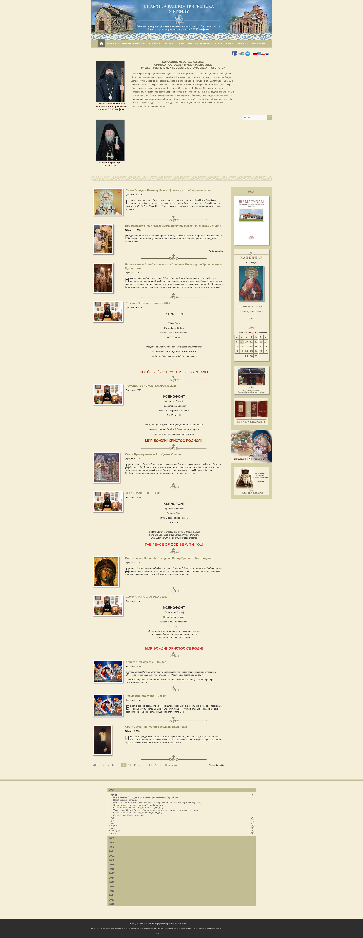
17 (246, 346)
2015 (112, 882)
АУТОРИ (241, 43)
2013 (112, 890)
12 (256, 341)
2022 (112, 851)
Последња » (171, 765)
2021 (112, 855)
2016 (112, 877)
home (101, 43)
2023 (112, 846)
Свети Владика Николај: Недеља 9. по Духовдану (137, 812)
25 (251, 351)
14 (135, 765)
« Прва (96, 765)
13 (129, 765)
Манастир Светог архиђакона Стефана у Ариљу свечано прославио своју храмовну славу (157, 802)
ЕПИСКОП (112, 43)
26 (256, 351)
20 (145, 765)
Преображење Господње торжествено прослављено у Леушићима (145, 797)
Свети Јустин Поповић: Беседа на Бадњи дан (156, 726)
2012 (112, 895)
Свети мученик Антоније (251, 311)
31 (256, 356)
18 (251, 346)
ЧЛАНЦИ (170, 43)
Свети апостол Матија (251, 306)
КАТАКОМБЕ (185, 43)
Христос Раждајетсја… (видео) (146, 661)
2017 (112, 873)
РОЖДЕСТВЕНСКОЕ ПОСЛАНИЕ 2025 (151, 385)
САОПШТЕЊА (202, 43)
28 (265, 351)
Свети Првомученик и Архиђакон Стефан (153, 454)
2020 (112, 860)
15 (236, 346)
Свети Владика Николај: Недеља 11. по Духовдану (138, 805)
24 (246, 351)
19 (256, 346)
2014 (112, 886)
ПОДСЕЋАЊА (258, 43)
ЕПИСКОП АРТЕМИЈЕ (133, 43)
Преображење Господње (125, 800)
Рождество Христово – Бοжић (146, 695)
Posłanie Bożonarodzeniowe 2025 (148, 303)
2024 (112, 842)
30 (150, 765)
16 (241, 346)
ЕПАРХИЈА (155, 43)
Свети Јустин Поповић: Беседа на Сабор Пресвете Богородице (168, 558)
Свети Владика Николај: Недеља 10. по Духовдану (138, 807)
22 (236, 351)
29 (246, 356)
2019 (112, 864)
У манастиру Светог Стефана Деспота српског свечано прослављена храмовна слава (155, 810)
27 (260, 351)
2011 (111, 899)
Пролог (251, 318)
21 (265, 346)
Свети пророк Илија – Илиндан (128, 815)
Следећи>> (262, 333)
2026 (112, 789)
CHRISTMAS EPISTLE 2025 (143, 492)
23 (241, 351)
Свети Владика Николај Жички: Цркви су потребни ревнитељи (168, 190)
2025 (112, 838)
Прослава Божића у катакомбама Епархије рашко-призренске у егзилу (173, 225)
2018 (112, 868)
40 (156, 765)
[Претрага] (269, 117)
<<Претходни (241, 333)
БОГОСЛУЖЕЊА (224, 43)
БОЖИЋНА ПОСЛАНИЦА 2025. (146, 596)
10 (113, 765)
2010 (112, 904)
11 (118, 765)
